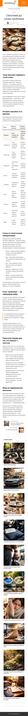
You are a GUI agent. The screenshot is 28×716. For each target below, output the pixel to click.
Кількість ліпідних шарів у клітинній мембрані (17, 423)
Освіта (14, 12)
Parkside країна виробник (10, 464)
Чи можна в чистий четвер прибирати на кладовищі (13, 672)
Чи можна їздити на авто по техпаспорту (13, 541)
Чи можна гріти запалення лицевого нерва (14, 620)
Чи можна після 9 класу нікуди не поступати (12, 699)
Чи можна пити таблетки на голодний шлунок (13, 516)
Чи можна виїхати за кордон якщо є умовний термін (12, 567)
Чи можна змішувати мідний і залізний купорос (13, 594)
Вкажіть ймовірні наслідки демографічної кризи (14, 646)
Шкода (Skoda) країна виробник (11, 490)
